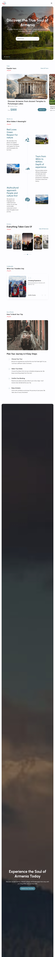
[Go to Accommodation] (30, 254)
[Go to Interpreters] (25, 254)
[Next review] (45, 295)
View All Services (43, 229)
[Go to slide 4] (9, 56)
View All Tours (44, 68)
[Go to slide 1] (4, 56)
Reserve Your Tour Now (27, 888)
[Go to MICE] (27, 254)
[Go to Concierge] (29, 254)
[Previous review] (42, 295)
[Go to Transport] (24, 254)
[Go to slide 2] (6, 56)
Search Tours (20, 38)
